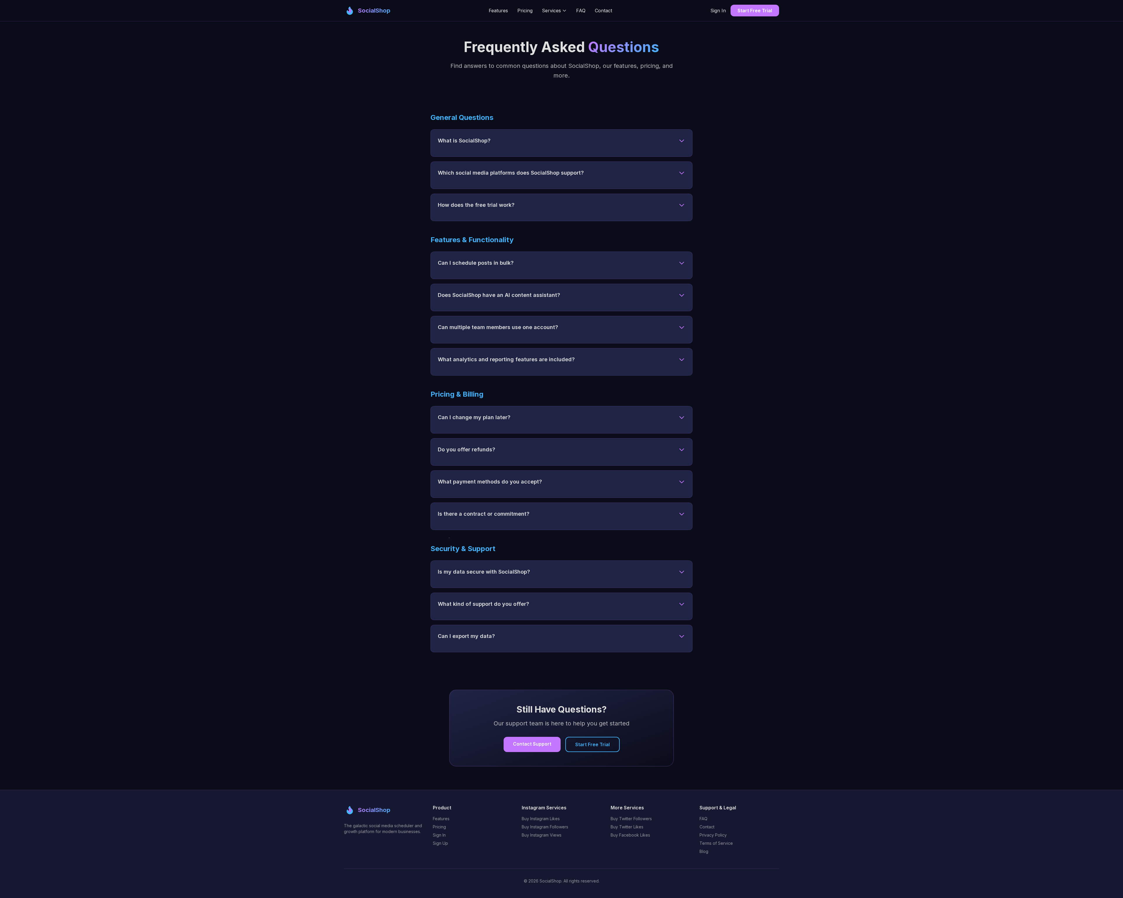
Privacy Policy (713, 834)
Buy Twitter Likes (627, 826)
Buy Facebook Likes (630, 834)
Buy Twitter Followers (631, 818)
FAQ (580, 10)
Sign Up (440, 843)
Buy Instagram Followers (545, 826)
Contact (603, 10)
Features (498, 10)
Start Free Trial (755, 10)
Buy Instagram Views (542, 834)
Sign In (718, 10)
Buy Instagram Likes (541, 818)
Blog (704, 851)
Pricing (525, 10)
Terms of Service (716, 843)
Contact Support (532, 744)
